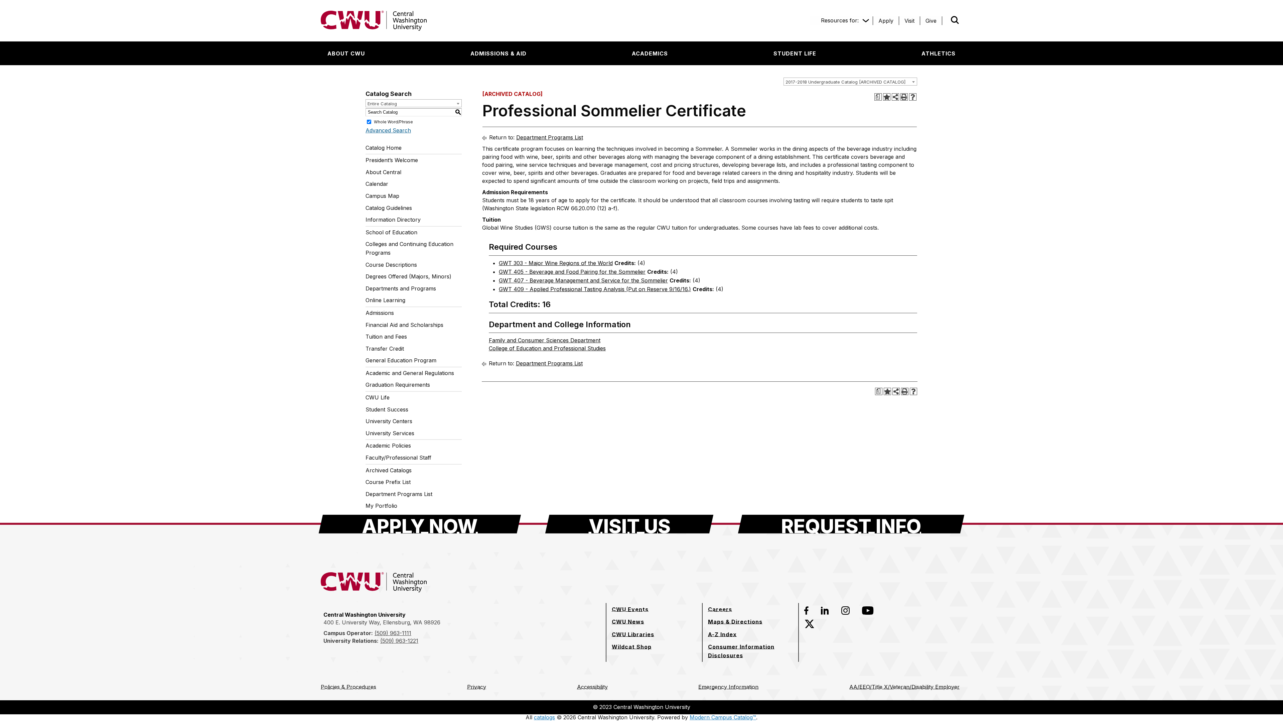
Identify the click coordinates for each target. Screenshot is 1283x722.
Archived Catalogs (389, 470)
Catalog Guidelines (389, 208)
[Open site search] (955, 20)
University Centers (389, 421)
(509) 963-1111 (393, 633)
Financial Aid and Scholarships (404, 325)
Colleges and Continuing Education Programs (409, 248)
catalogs (544, 717)
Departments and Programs (401, 288)
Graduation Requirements (398, 384)
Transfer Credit (385, 348)
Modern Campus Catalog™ (723, 717)
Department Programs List (399, 494)
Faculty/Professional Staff (398, 457)
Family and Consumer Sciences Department (544, 340)
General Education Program (401, 360)
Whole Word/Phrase (393, 121)
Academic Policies (388, 445)
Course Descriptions (391, 264)
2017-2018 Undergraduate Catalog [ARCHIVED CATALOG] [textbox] (845, 82)
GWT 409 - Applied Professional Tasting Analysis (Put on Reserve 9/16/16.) (595, 289)
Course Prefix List (388, 482)
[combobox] (850, 82)
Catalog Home (384, 147)
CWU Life (378, 397)
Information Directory (393, 219)
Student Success (387, 409)
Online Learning (385, 300)
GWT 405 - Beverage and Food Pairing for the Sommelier (572, 271)
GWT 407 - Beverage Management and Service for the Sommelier (583, 280)
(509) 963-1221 (399, 640)
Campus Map (382, 196)
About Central (383, 172)
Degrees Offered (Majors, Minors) (408, 276)
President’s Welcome (392, 160)
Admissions (380, 313)
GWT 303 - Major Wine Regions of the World (556, 263)
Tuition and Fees (386, 336)
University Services (390, 433)
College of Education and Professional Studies (547, 348)
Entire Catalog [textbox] (382, 103)
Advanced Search (388, 130)
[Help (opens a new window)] (912, 97)
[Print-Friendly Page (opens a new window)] (904, 97)
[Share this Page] (895, 97)
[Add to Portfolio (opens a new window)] (886, 97)
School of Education (391, 232)
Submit (945, 20)
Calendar (377, 183)
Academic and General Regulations (410, 373)
